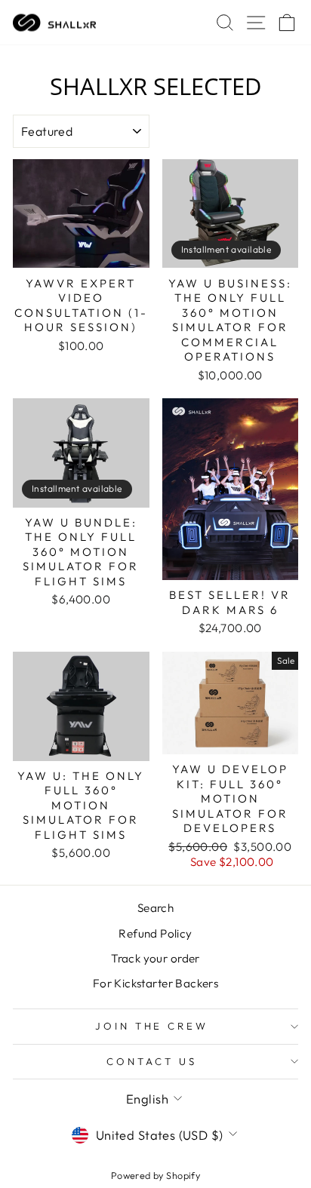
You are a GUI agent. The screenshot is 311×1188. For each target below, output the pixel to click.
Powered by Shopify (155, 1175)
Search (155, 908)
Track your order (155, 958)
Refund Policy (155, 933)
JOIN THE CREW (152, 1026)
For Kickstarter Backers (156, 983)
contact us (151, 1061)
